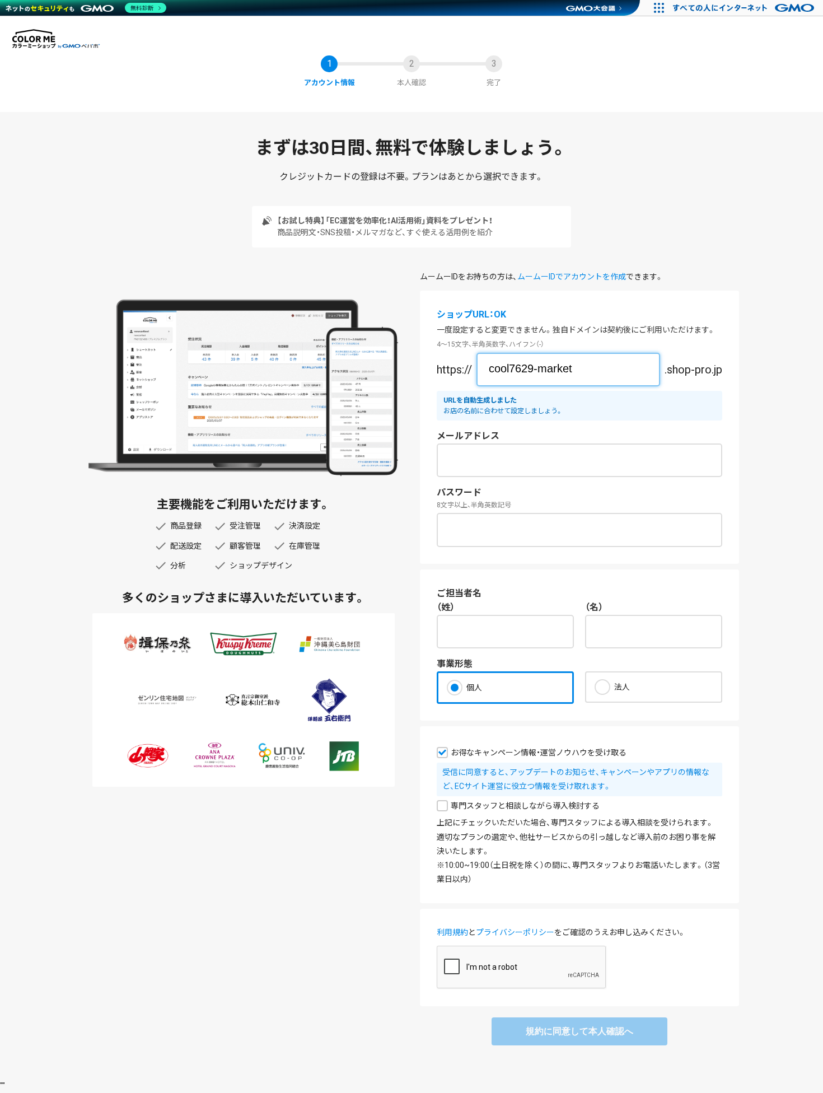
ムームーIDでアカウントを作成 (571, 276)
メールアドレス (468, 436)
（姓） (446, 607)
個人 (474, 687)
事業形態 (455, 663)
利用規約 (452, 932)
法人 (622, 687)
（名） (594, 607)
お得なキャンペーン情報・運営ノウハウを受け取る (538, 752)
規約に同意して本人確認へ (579, 1031)
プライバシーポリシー (515, 932)
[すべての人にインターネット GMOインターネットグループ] (745, 8)
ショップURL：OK (471, 314)
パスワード (459, 492)
